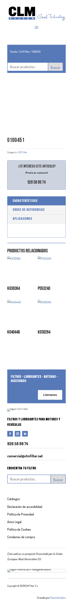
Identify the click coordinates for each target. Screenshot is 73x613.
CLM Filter (24, 51)
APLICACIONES (22, 219)
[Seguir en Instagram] (17, 434)
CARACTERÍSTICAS (25, 201)
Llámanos (50, 395)
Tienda (13, 51)
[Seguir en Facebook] (10, 434)
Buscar (55, 67)
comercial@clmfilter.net (25, 456)
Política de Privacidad (20, 514)
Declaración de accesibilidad (24, 507)
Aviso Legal (14, 522)
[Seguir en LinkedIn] (25, 434)
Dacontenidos (58, 597)
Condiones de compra (21, 537)
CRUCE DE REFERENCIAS (29, 210)
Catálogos (13, 499)
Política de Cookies (19, 529)
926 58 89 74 (36, 182)
